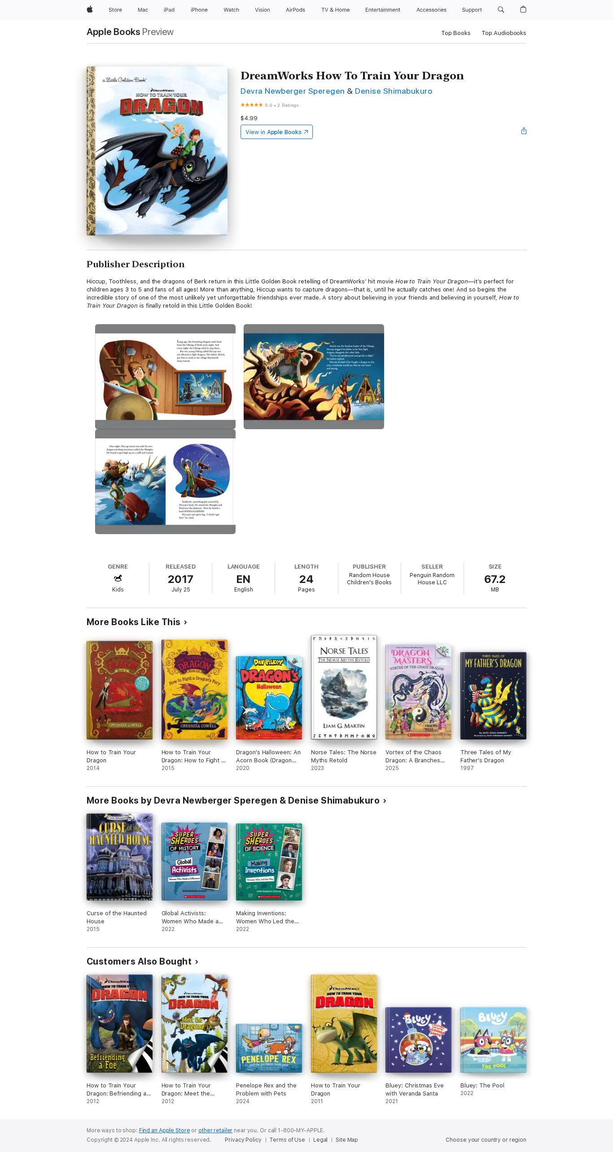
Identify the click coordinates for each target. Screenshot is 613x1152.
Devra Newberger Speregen (293, 91)
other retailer (215, 1130)
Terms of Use (287, 1140)
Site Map (347, 1140)
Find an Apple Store (164, 1130)
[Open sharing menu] (524, 132)
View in (273, 132)
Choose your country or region (486, 1140)
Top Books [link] (456, 33)
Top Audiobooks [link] (504, 33)
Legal (320, 1140)
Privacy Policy (243, 1140)
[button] (501, 10)
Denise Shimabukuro (393, 91)
